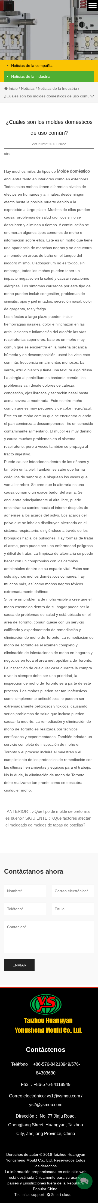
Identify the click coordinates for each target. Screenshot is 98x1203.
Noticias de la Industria (30, 76)
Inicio (13, 88)
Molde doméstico (73, 171)
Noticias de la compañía (32, 65)
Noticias (28, 88)
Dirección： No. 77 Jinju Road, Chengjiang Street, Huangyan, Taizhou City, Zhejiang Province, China (45, 1125)
